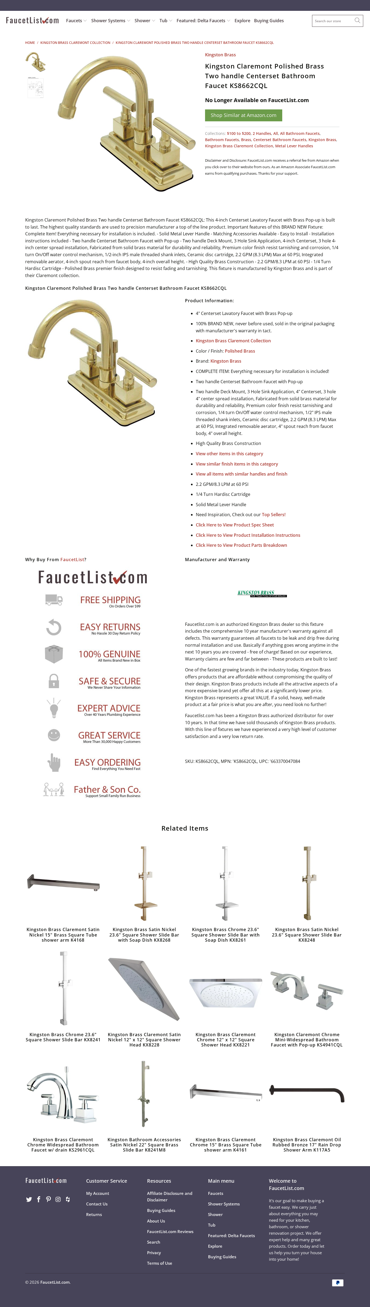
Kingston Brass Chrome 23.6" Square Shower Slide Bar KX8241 (63, 989)
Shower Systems (108, 21)
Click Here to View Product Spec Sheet (235, 525)
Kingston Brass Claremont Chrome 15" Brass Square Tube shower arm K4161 (226, 1094)
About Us (156, 1221)
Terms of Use (159, 1263)
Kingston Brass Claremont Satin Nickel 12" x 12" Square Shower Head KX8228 (144, 989)
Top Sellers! (273, 515)
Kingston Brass (220, 55)
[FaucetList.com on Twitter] (29, 1199)
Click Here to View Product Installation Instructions (248, 535)
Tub (164, 21)
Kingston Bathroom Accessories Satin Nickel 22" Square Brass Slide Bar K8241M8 (144, 1094)
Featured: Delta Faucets (201, 21)
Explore (242, 21)
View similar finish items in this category (237, 464)
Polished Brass (240, 351)
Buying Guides (269, 21)
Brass (246, 139)
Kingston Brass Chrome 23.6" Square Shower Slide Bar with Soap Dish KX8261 (226, 884)
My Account (97, 1193)
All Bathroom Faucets (300, 133)
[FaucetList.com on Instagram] (58, 1199)
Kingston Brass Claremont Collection (239, 145)
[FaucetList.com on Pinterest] (48, 1199)
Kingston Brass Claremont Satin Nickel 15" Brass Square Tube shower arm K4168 (63, 884)
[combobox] (337, 21)
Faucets (74, 21)
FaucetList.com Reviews (170, 1231)
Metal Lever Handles (294, 145)
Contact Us (97, 1204)
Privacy (154, 1252)
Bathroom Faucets (222, 139)
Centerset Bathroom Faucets (279, 139)
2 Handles (262, 133)
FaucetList (72, 560)
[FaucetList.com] (32, 21)
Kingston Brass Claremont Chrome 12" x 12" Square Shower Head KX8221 (226, 989)
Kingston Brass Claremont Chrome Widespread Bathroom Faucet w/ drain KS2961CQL (63, 1094)
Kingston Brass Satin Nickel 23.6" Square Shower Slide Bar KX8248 (307, 884)
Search (153, 1242)
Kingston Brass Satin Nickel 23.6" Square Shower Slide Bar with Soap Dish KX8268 (144, 884)
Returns (94, 1214)
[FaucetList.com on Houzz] (68, 1199)
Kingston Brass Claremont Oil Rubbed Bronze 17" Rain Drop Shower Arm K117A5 (307, 1094)
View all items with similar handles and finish (241, 474)
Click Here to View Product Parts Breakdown (241, 545)
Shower (143, 21)
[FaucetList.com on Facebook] (39, 1199)
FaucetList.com (55, 1282)
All (275, 133)
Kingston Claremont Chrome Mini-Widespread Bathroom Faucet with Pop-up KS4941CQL (307, 989)
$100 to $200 (239, 133)
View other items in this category (229, 454)
